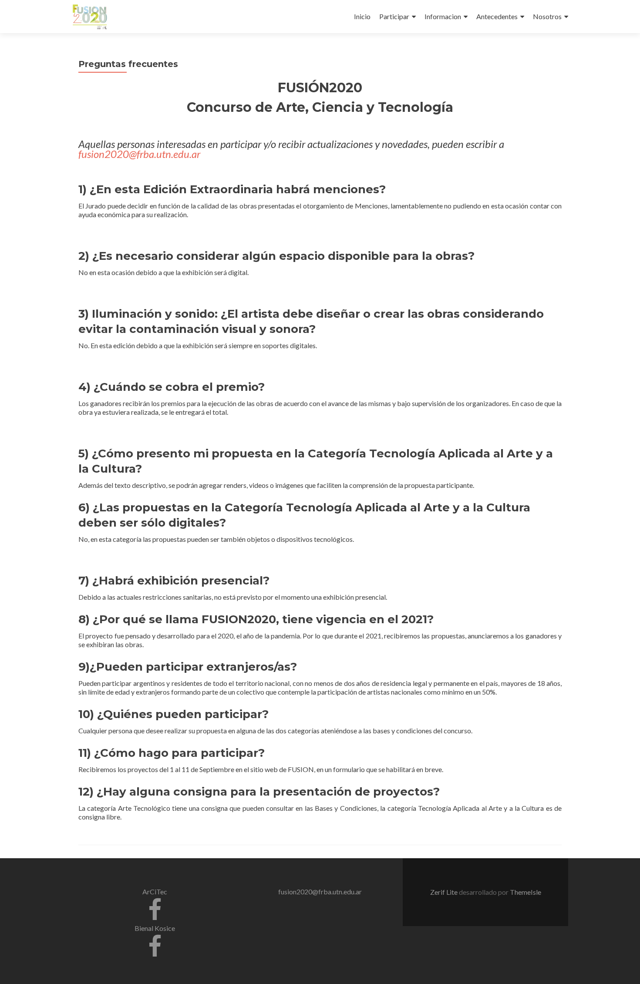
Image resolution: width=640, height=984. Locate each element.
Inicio (362, 16)
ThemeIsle (525, 892)
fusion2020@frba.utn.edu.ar (139, 154)
